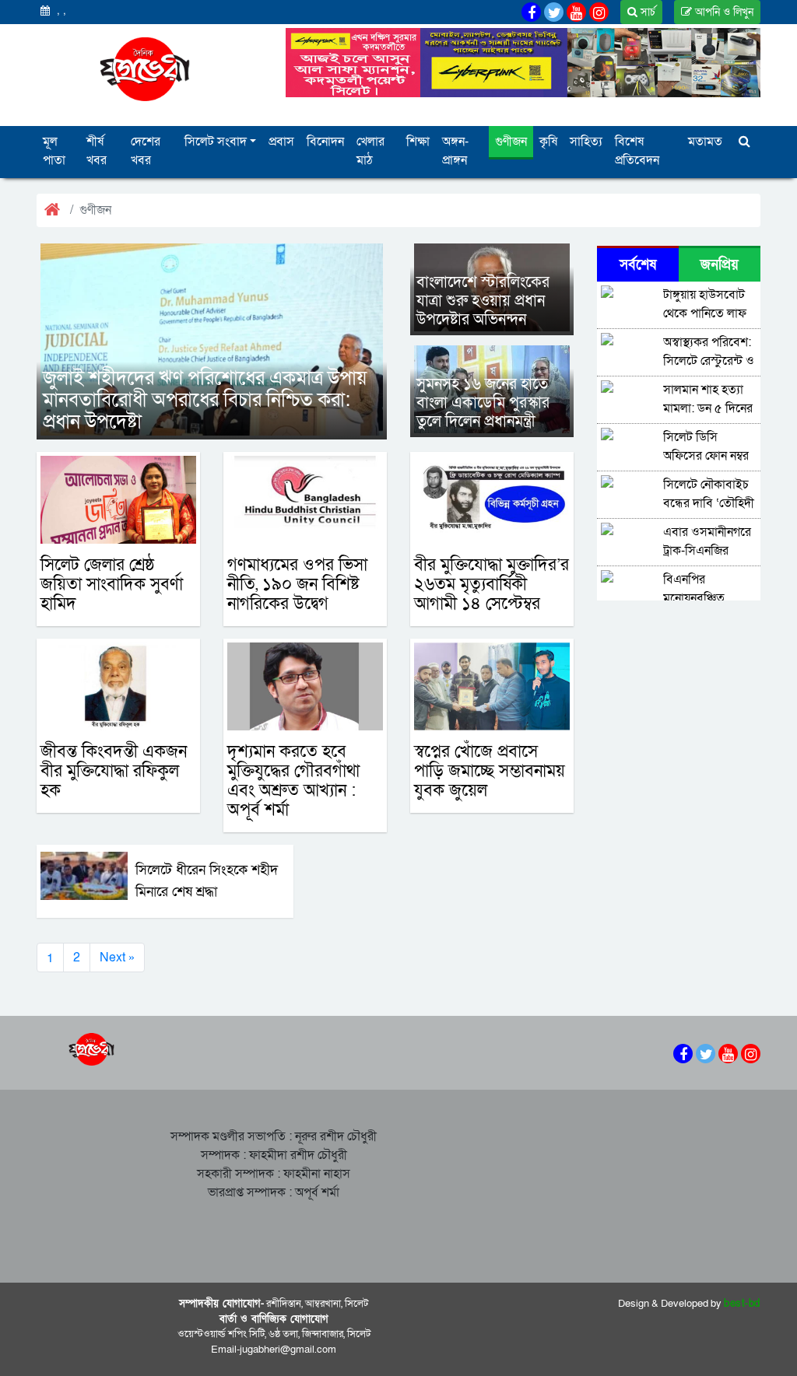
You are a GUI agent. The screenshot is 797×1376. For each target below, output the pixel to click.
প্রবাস (281, 141)
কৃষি (548, 141)
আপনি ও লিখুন (722, 12)
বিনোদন (325, 141)
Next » (117, 957)
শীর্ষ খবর (96, 151)
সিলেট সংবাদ (215, 141)
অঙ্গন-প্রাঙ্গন (455, 151)
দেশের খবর (145, 151)
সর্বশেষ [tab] (638, 265)
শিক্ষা (418, 141)
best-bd (742, 1304)
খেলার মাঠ (370, 151)
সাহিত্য (586, 141)
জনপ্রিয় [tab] (719, 265)
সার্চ (646, 12)
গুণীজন (511, 141)
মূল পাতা (54, 151)
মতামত (705, 141)
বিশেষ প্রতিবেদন (637, 151)
